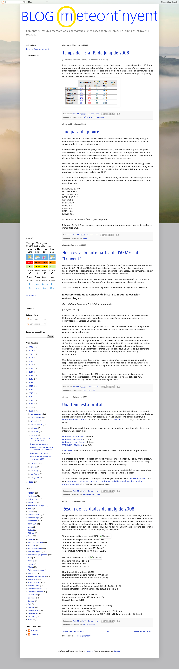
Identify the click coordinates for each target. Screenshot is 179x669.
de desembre (37, 414)
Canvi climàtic (34, 514)
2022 (31, 361)
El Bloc (31, 533)
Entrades (33, 319)
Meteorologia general (38, 555)
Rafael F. (76, 114)
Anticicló (32, 496)
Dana (30, 527)
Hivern (31, 539)
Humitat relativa (35, 542)
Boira (30, 508)
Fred (30, 536)
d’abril (34, 467)
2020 (31, 368)
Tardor (31, 607)
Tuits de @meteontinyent (37, 49)
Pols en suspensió (36, 570)
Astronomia (33, 499)
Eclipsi (31, 530)
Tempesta (96, 494)
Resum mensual (89, 624)
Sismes (31, 601)
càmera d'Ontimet (137, 478)
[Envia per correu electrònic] (102, 114)
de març (35, 470)
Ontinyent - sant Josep (73, 442)
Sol (29, 604)
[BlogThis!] (105, 114)
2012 (31, 396)
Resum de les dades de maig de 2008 (98, 509)
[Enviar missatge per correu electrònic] (118, 114)
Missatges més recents (73, 631)
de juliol (35, 431)
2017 (31, 379)
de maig (35, 463)
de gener (35, 477)
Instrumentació (89, 390)
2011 (31, 400)
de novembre (37, 417)
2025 (31, 351)
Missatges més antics (142, 631)
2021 (31, 365)
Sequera (32, 598)
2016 (31, 382)
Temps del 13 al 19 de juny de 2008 (95, 53)
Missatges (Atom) (83, 636)
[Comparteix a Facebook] (110, 114)
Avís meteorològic (36, 505)
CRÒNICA (86, 117)
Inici (108, 631)
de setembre (37, 424)
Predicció (32, 573)
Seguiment (87, 494)
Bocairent (68, 450)
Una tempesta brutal (82, 404)
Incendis (32, 545)
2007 (31, 482)
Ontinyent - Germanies (73, 436)
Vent (30, 619)
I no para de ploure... (82, 132)
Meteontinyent (34, 551)
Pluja (85, 238)
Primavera (32, 579)
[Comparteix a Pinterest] (113, 114)
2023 (31, 357)
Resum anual (34, 585)
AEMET (31, 493)
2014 (31, 389)
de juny (34, 435)
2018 (31, 375)
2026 (31, 347)
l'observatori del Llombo (74, 419)
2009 (31, 407)
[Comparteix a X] (107, 114)
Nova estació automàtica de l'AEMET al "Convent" (41, 448)
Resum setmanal (97, 117)
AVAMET (31, 502)
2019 (31, 372)
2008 (31, 411)
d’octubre (35, 421)
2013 (31, 393)
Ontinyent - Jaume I (72, 444)
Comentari (32, 521)
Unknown (35, 634)
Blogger (117, 651)
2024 (31, 354)
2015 (31, 386)
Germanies (118, 419)
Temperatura (34, 610)
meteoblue (31, 295)
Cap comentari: (94, 114)
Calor (30, 511)
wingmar (89, 651)
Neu (30, 558)
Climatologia (33, 518)
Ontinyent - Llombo (72, 439)
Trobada (32, 616)
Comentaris (34, 324)
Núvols (31, 561)
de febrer (35, 474)
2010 (31, 404)
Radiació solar (34, 582)
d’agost (34, 428)
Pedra (30, 564)
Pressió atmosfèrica (37, 576)
